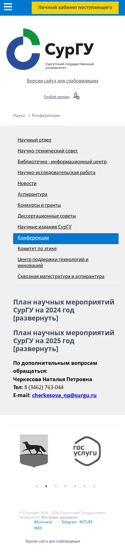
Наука (19, 115)
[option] (38, 456)
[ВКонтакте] (42, 526)
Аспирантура (32, 194)
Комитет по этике (37, 248)
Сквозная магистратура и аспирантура (61, 276)
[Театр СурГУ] (38, 456)
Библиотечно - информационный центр (62, 162)
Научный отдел (34, 140)
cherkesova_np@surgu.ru (64, 395)
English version (57, 97)
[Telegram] (69, 526)
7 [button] (94, 486)
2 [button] (46, 486)
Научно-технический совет (48, 151)
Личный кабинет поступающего (75, 7)
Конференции (46, 115)
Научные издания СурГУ (44, 227)
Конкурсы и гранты (39, 205)
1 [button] (36, 486)
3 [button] (56, 486)
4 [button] (65, 486)
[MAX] (37, 532)
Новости (27, 183)
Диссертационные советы (47, 216)
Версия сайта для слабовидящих (62, 81)
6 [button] (84, 486)
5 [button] (75, 486)
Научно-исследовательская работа (57, 172)
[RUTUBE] (85, 526)
